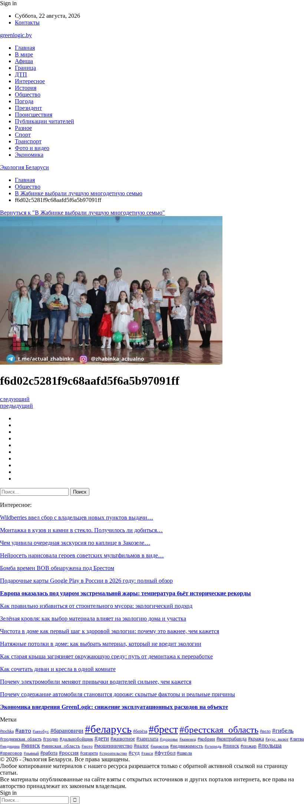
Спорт (23, 134)
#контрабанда (232, 739)
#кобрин (206, 739)
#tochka (7, 731)
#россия (69, 753)
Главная (25, 48)
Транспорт (28, 141)
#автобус (41, 731)
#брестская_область (218, 729)
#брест (163, 729)
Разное (23, 128)
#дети (102, 738)
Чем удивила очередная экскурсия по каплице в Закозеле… (75, 543)
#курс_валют (276, 739)
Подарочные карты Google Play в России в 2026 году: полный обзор (86, 580)
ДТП (21, 74)
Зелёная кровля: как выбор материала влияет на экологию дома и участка (93, 618)
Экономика (29, 155)
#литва (297, 739)
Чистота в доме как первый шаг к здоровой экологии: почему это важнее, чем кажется (109, 631)
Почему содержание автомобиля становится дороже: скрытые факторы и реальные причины (117, 694)
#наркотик (160, 746)
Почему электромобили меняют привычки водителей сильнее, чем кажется (95, 681)
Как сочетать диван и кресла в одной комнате (58, 669)
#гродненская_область (21, 739)
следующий (15, 399)
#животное (122, 739)
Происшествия (33, 114)
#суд (134, 753)
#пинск (231, 746)
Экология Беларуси (24, 167)
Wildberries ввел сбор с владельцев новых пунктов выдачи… (76, 517)
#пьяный (31, 753)
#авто (23, 730)
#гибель (283, 730)
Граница (25, 68)
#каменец (187, 739)
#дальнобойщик (76, 739)
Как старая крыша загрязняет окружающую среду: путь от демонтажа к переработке (106, 656)
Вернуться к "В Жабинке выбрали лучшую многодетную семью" (82, 212)
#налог (141, 746)
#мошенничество (113, 746)
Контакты (27, 22)
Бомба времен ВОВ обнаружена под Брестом (57, 568)
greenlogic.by (16, 35)
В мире (24, 54)
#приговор (11, 753)
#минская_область (61, 746)
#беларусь (108, 729)
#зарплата (147, 739)
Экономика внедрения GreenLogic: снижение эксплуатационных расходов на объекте (114, 707)
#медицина (10, 746)
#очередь (213, 746)
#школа (184, 753)
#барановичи (66, 730)
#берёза (140, 731)
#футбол (165, 753)
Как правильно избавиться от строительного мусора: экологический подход (96, 606)
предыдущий (16, 406)
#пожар (249, 746)
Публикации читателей (44, 121)
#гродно (50, 739)
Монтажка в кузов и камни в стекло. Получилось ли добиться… (81, 530)
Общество (27, 94)
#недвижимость (186, 746)
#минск (30, 745)
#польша (270, 745)
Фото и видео (32, 148)
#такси (147, 753)
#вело (265, 731)
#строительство (113, 753)
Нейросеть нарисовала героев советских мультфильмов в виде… (82, 555)
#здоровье (169, 739)
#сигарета (89, 753)
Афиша (24, 61)
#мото (87, 746)
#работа (48, 753)
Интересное (30, 81)
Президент (28, 108)
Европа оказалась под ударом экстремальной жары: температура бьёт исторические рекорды (125, 593)
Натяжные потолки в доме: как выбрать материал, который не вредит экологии (100, 644)
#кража (256, 739)
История (25, 88)
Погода (24, 101)
